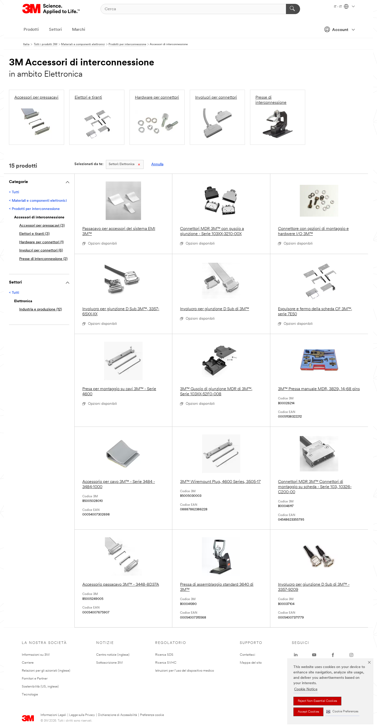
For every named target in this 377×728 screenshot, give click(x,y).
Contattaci (247, 654)
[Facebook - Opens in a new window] (333, 655)
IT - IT (338, 6)
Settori (55, 30)
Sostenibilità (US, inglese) (40, 686)
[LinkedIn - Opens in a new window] (296, 655)
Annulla (157, 164)
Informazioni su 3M (35, 654)
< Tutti (14, 192)
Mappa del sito (251, 662)
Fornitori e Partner (34, 678)
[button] (342, 711)
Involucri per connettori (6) (41, 250)
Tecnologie (30, 694)
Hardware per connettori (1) (41, 242)
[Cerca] (293, 9)
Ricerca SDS (164, 654)
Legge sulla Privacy (82, 715)
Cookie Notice (306, 689)
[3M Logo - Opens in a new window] (51, 9)
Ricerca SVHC (165, 662)
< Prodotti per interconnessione (34, 209)
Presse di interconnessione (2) (43, 259)
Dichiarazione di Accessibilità (117, 715)
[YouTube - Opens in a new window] (314, 655)
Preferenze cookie (152, 715)
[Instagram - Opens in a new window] (351, 655)
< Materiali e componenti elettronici (38, 201)
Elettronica (121, 164)
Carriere (28, 662)
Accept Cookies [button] (308, 711)
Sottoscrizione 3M (109, 662)
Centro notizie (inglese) (113, 654)
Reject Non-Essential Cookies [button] (317, 701)
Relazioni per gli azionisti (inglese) (46, 670)
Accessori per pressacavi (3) (42, 226)
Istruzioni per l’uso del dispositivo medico (184, 670)
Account (340, 30)
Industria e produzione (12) (40, 309)
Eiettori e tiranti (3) (34, 234)
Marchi (78, 30)
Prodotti (31, 30)
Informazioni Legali (53, 715)
